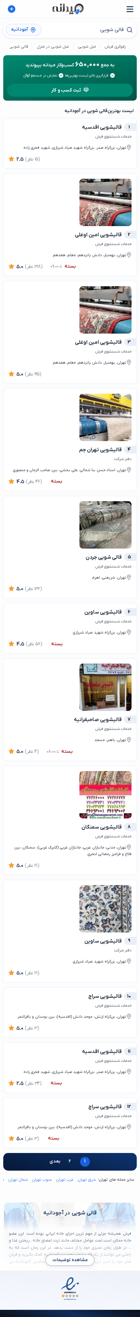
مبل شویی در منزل (53, 46)
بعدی (55, 1161)
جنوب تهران (42, 1179)
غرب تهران (65, 1179)
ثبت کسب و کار (66, 90)
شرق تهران (86, 1179)
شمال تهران (18, 1179)
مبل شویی (87, 46)
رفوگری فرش (115, 46)
